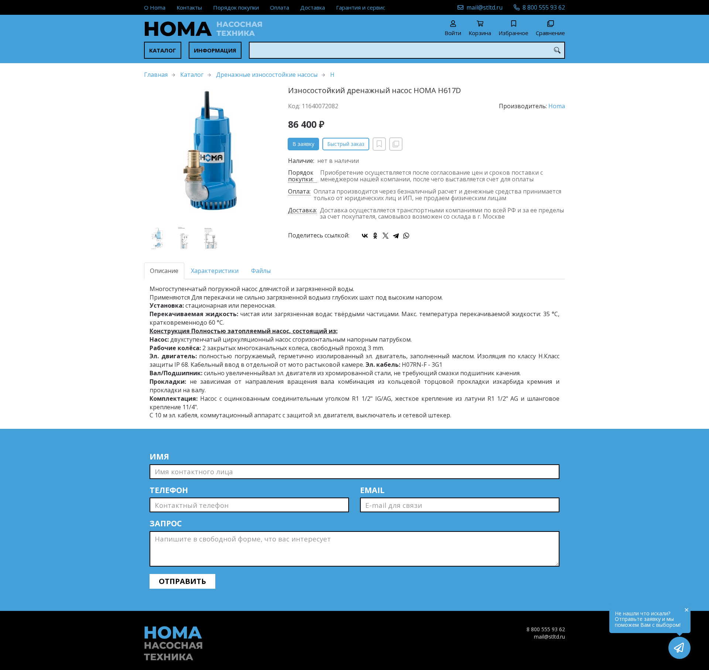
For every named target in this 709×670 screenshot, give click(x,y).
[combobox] (407, 50)
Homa (556, 106)
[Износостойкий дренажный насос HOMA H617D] (210, 152)
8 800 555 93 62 (544, 7)
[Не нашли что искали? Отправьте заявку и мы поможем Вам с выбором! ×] (679, 648)
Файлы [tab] (261, 271)
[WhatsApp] (406, 235)
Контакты (189, 7)
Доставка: (302, 210)
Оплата (279, 7)
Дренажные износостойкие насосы (267, 75)
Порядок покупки (236, 7)
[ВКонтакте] (364, 235)
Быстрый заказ (345, 143)
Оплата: (299, 191)
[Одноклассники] (375, 235)
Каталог (162, 50)
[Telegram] (395, 235)
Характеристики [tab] (215, 271)
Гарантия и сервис (360, 7)
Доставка (312, 7)
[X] (385, 235)
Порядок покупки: (301, 176)
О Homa (154, 7)
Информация (215, 50)
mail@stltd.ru (484, 7)
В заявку (303, 143)
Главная (156, 75)
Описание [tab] (164, 271)
